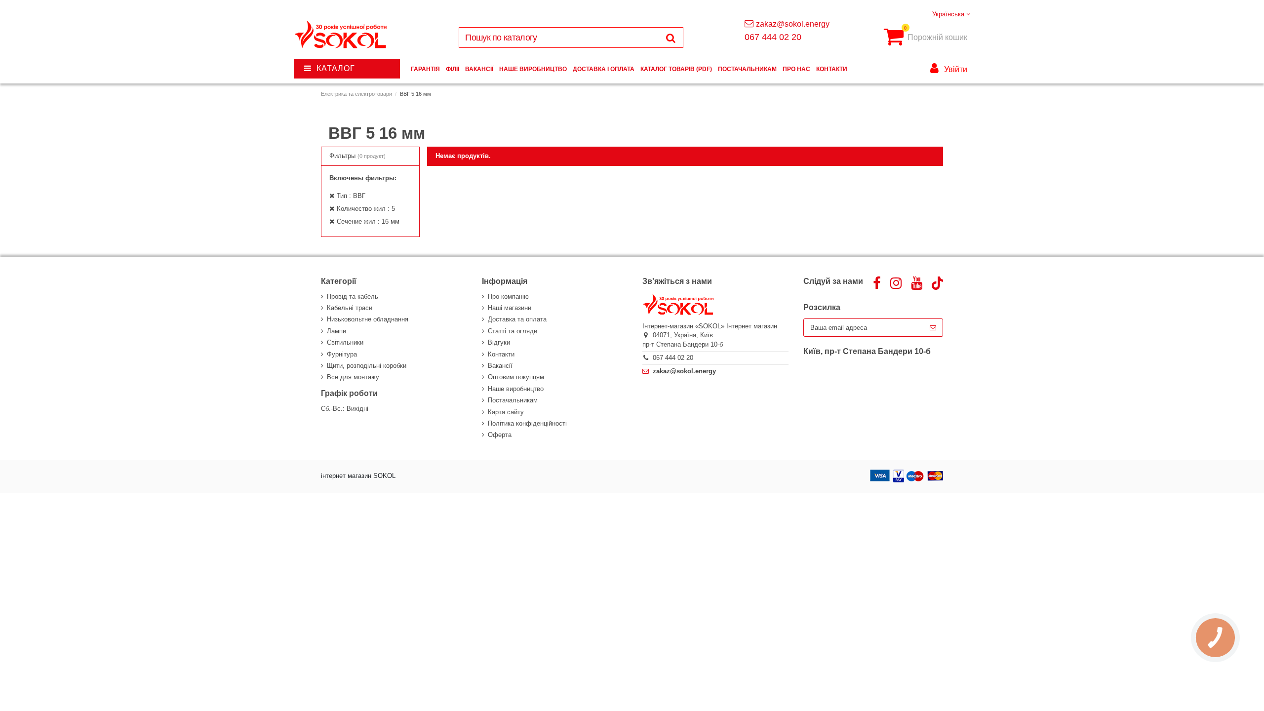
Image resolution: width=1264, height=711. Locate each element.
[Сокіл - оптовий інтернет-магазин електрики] (341, 35)
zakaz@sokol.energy (793, 24)
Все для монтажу (353, 377)
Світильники (345, 342)
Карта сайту (506, 412)
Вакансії (500, 365)
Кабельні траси (349, 308)
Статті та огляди (512, 331)
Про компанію (508, 296)
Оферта (500, 434)
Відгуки (499, 342)
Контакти (501, 354)
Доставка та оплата (517, 319)
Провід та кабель (352, 296)
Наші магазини (509, 308)
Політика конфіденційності (527, 423)
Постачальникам (513, 400)
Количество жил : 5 (366, 208)
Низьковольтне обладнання (367, 319)
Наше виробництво (516, 389)
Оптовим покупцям (516, 377)
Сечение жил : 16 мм (368, 221)
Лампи (336, 331)
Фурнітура (342, 354)
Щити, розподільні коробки (366, 365)
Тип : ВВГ (351, 195)
